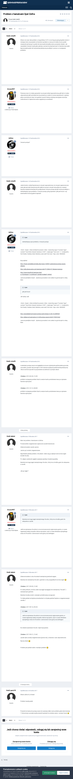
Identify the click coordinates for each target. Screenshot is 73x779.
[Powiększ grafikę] (65, 580)
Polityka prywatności (32, 766)
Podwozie (25, 21)
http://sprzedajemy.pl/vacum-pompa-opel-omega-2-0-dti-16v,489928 (40, 314)
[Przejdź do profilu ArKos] (11, 144)
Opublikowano (30, 36)
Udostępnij (50, 20)
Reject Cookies (63, 773)
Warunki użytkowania (25, 776)
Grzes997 (11, 89)
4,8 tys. (12, 108)
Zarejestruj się (21, 748)
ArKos (11, 138)
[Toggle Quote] (23, 237)
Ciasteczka (43, 766)
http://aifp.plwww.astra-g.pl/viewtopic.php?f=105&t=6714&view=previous (41, 269)
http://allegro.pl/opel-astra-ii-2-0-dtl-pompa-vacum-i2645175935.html (40, 317)
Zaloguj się (51, 748)
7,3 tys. (12, 157)
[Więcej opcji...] (68, 36)
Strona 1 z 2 (22, 28)
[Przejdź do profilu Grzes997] (11, 95)
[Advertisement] (42, 69)
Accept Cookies (50, 773)
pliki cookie (25, 771)
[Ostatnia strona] (14, 28)
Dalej (10, 28)
